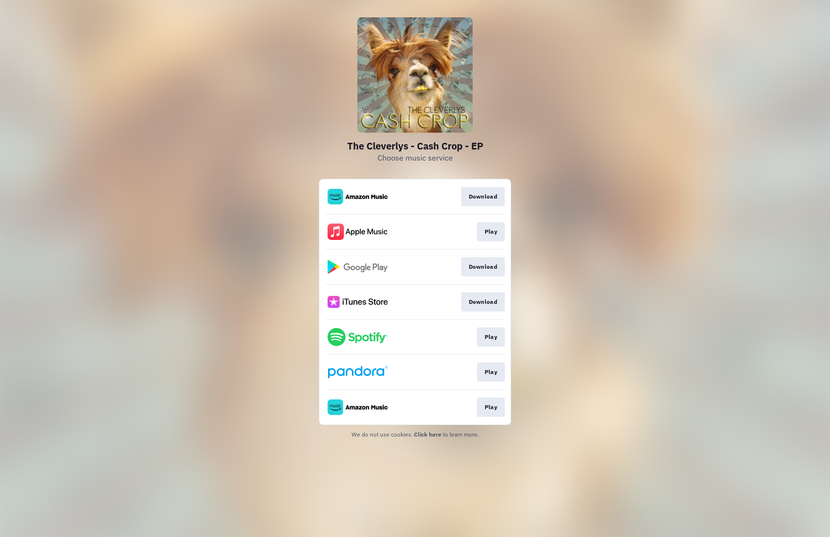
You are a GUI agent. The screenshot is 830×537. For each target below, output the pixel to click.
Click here (427, 434)
